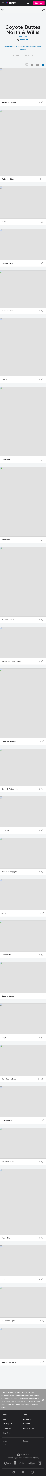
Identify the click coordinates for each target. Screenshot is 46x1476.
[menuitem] (28, 3)
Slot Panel (5, 460)
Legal (5, 1441)
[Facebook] (13, 1472)
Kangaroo (5, 830)
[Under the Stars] (23, 143)
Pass (3, 1279)
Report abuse (28, 1428)
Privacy (26, 1441)
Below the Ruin (7, 311)
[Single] (23, 1018)
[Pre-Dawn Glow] (23, 1143)
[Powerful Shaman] (23, 703)
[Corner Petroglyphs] (23, 853)
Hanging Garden (7, 996)
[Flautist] (23, 347)
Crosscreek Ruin (7, 620)
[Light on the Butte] (23, 1343)
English (5, 1433)
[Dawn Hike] (23, 1202)
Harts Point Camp (8, 102)
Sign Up (38, 3)
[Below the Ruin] (23, 289)
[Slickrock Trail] (23, 936)
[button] (43, 9)
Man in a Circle (7, 263)
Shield (3, 222)
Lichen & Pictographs (9, 789)
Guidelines (7, 1428)
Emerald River (6, 1120)
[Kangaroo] (23, 811)
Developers (7, 1424)
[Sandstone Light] (23, 1302)
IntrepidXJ (24, 39)
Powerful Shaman (8, 741)
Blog (4, 1419)
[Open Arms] (23, 502)
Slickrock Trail (6, 955)
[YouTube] (23, 1472)
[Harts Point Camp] (23, 83)
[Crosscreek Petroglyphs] (23, 642)
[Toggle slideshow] (26, 64)
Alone (3, 913)
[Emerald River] (23, 1101)
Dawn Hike (5, 1238)
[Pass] (23, 1260)
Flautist (4, 380)
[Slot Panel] (23, 421)
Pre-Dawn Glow (7, 1162)
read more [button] (23, 36)
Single (3, 1038)
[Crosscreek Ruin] (23, 582)
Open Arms (5, 540)
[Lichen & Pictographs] (23, 767)
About (5, 1415)
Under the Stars (7, 179)
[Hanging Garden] (23, 977)
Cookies (26, 1424)
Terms (5, 1445)
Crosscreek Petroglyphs (10, 661)
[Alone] (23, 894)
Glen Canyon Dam (8, 1079)
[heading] (11, 3)
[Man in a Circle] (23, 244)
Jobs (25, 1415)
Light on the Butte (8, 1362)
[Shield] (23, 202)
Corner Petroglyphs (9, 872)
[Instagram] (32, 1472)
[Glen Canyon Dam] (23, 1060)
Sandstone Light (8, 1321)
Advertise (27, 1419)
